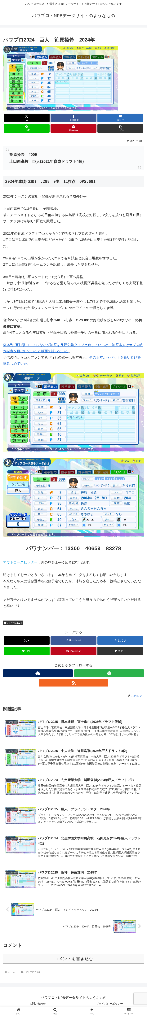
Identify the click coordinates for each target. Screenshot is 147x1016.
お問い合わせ (37, 1003)
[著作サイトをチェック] (38, 673)
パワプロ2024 (14, 622)
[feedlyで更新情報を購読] (109, 673)
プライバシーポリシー (109, 1003)
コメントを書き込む (73, 958)
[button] (120, 128)
